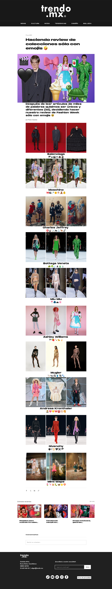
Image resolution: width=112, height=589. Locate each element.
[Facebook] (66, 577)
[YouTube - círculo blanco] (52, 577)
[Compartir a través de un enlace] (38, 490)
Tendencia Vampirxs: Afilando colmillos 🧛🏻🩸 (55, 521)
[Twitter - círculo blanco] (57, 577)
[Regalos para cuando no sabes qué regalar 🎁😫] (29, 511)
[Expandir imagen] (36, 138)
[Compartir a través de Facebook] (26, 490)
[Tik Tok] (48, 577)
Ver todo (92, 501)
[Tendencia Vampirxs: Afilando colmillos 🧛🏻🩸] (56, 511)
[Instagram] (62, 577)
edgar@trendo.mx (37, 568)
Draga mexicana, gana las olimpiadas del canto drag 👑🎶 (82, 521)
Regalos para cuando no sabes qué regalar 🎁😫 (28, 521)
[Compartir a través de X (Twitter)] (30, 490)
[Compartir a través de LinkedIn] (34, 490)
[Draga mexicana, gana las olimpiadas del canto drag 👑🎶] (83, 511)
